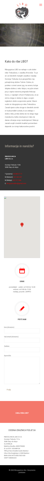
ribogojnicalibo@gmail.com (16, 183)
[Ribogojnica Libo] (22, 11)
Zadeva (6, 346)
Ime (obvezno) (9, 327)
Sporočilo (7, 356)
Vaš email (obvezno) (11, 337)
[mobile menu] (41, 5)
